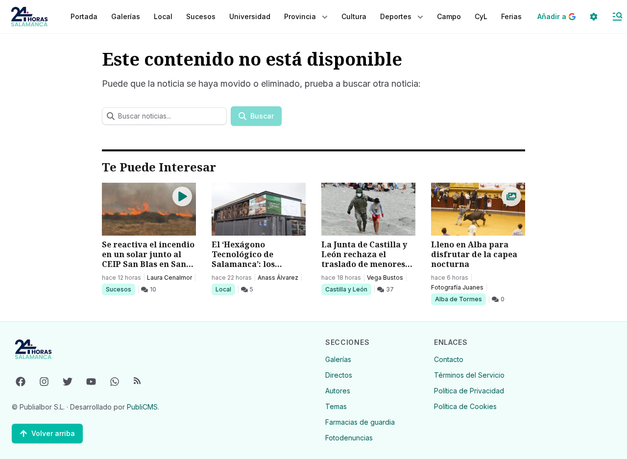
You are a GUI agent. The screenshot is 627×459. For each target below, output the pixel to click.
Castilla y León (346, 289)
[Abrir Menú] (617, 16)
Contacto (448, 359)
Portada (84, 16)
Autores (337, 391)
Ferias (511, 16)
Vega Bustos (385, 277)
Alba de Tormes (458, 299)
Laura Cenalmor (169, 277)
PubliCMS (142, 407)
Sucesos (120, 289)
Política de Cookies (465, 406)
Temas (336, 406)
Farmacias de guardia (360, 422)
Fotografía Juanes (457, 287)
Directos (338, 375)
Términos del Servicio (469, 375)
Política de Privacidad (469, 391)
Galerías (125, 16)
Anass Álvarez (278, 277)
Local (225, 289)
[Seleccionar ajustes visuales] (594, 16)
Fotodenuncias (349, 438)
